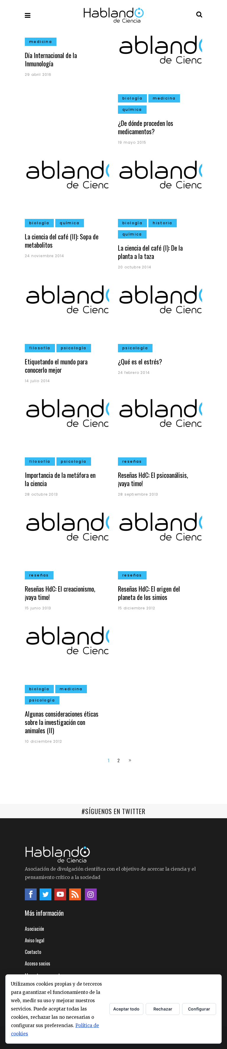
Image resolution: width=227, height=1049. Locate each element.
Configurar (199, 1008)
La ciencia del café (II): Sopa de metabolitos (61, 240)
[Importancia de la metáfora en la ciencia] (67, 428)
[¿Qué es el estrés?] (160, 315)
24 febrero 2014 (134, 372)
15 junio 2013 (38, 608)
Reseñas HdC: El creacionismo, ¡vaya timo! (60, 593)
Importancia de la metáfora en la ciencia (60, 479)
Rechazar (162, 1008)
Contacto (33, 952)
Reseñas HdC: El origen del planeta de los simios (149, 593)
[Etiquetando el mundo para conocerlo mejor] (67, 315)
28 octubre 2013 (41, 494)
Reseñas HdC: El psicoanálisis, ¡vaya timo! (153, 479)
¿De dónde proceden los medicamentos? (145, 127)
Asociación (34, 928)
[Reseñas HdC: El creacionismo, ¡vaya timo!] (67, 542)
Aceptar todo (126, 1008)
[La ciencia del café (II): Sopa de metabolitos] (67, 190)
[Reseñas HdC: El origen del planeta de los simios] (160, 542)
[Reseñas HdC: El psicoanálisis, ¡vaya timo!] (160, 428)
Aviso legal (34, 940)
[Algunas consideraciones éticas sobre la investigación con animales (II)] (67, 656)
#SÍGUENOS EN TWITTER (113, 811)
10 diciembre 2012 (43, 741)
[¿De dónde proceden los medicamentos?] (160, 65)
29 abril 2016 (38, 74)
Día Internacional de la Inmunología (51, 59)
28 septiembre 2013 (138, 494)
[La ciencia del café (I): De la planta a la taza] (160, 190)
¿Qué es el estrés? (140, 361)
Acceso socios (37, 963)
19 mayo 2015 (132, 142)
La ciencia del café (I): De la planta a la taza (150, 252)
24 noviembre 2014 (44, 255)
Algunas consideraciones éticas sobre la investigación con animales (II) (61, 722)
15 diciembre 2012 (136, 608)
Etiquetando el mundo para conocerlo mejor (56, 365)
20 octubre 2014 (134, 267)
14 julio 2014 (37, 380)
